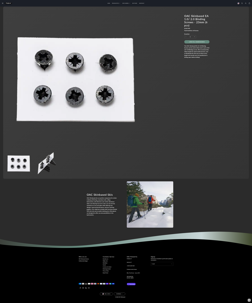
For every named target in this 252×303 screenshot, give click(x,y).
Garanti (104, 264)
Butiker (134, 3)
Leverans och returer (107, 266)
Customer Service (108, 256)
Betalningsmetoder (107, 268)
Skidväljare (105, 262)
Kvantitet (186, 34)
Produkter (115, 3)
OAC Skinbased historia (84, 259)
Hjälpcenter (105, 260)
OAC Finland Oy (132, 256)
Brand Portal (105, 272)
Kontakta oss (105, 259)
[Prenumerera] (171, 264)
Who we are (83, 256)
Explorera (125, 3)
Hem (109, 3)
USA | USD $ (107, 293)
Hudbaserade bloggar (83, 260)
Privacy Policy (106, 270)
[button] (2, 3)
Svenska (118, 293)
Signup (153, 256)
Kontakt (141, 3)
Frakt (185, 30)
